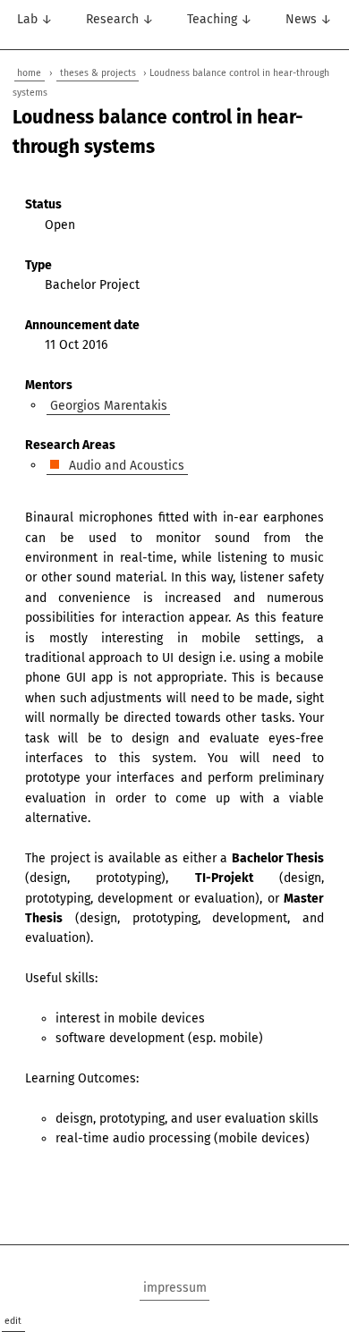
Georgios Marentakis (108, 404)
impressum (175, 1287)
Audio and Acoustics (124, 464)
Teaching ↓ (219, 19)
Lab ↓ (35, 19)
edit (12, 1321)
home (29, 73)
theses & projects (98, 73)
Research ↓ (120, 19)
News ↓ (308, 19)
